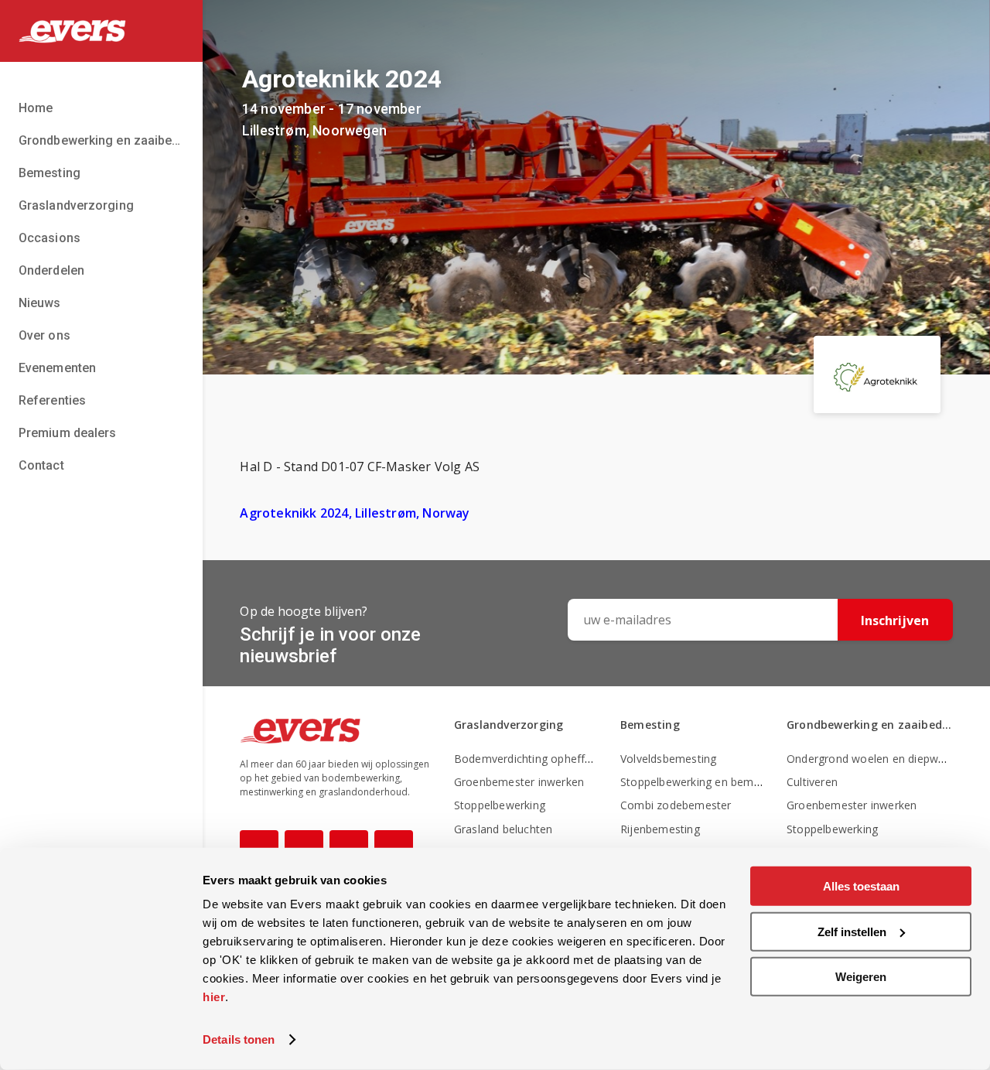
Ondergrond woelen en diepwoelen (877, 758)
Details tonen (239, 1039)
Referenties (52, 400)
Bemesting (49, 173)
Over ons (44, 335)
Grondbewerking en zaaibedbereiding (101, 140)
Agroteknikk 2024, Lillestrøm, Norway (354, 512)
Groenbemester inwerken (519, 781)
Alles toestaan (861, 886)
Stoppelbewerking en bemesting (702, 781)
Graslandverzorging (76, 205)
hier (214, 996)
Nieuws (40, 303)
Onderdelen (51, 270)
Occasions (49, 238)
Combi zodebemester (676, 805)
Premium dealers (68, 433)
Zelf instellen (852, 931)
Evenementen (57, 368)
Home (36, 108)
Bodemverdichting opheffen (526, 758)
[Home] (101, 31)
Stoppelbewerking (499, 805)
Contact (41, 465)
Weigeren (860, 976)
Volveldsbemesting (668, 758)
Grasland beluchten (503, 829)
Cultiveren (812, 781)
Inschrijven (895, 620)
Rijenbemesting (660, 829)
